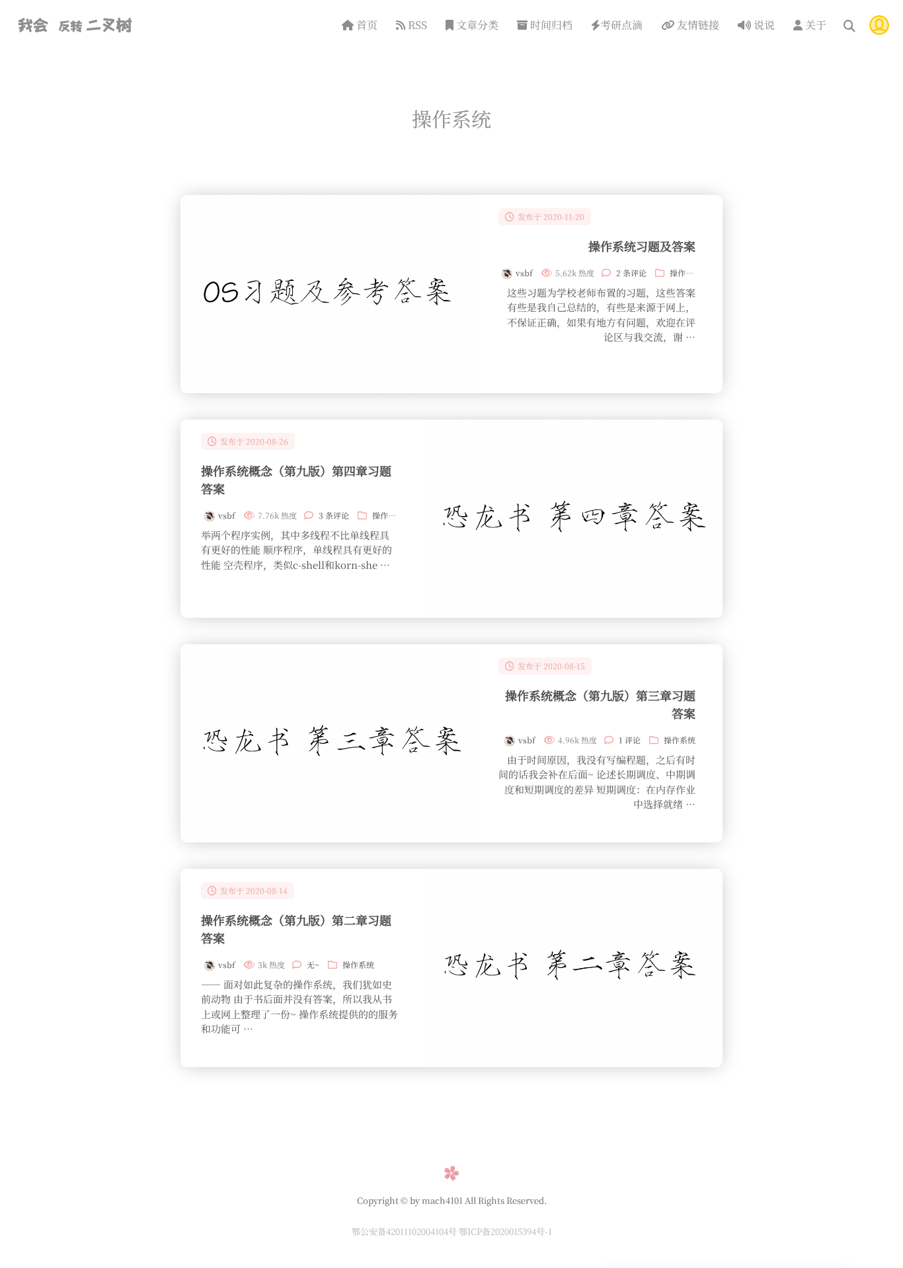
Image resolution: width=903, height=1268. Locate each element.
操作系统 (685, 272)
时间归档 (550, 24)
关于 (814, 24)
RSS (416, 24)
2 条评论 (631, 272)
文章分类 (475, 24)
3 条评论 (334, 515)
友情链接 (696, 24)
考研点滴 (621, 24)
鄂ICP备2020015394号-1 (505, 1231)
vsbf (524, 272)
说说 (763, 24)
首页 (365, 24)
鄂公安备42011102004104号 (405, 1231)
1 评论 (630, 739)
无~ (313, 964)
